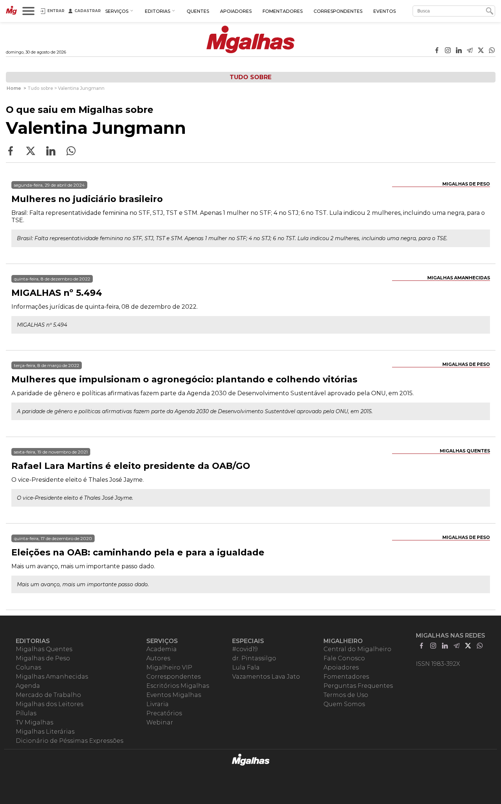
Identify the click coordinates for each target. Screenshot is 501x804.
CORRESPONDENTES (338, 11)
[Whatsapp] (491, 51)
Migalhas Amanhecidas (458, 277)
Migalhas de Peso (466, 184)
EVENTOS (384, 11)
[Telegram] (469, 51)
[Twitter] (480, 51)
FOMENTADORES (283, 11)
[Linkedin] (458, 51)
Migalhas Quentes (465, 451)
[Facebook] (436, 51)
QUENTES (198, 11)
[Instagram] (447, 51)
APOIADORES (236, 11)
